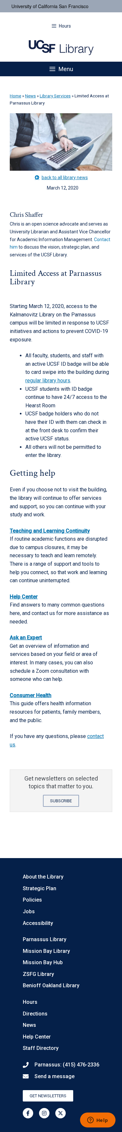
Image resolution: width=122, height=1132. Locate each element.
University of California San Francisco (49, 6)
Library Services (55, 95)
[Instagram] (44, 1113)
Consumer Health (30, 695)
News (30, 95)
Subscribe (61, 800)
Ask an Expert (26, 637)
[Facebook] (28, 1113)
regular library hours (47, 380)
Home (15, 95)
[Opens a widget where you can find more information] (97, 1121)
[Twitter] (60, 1113)
